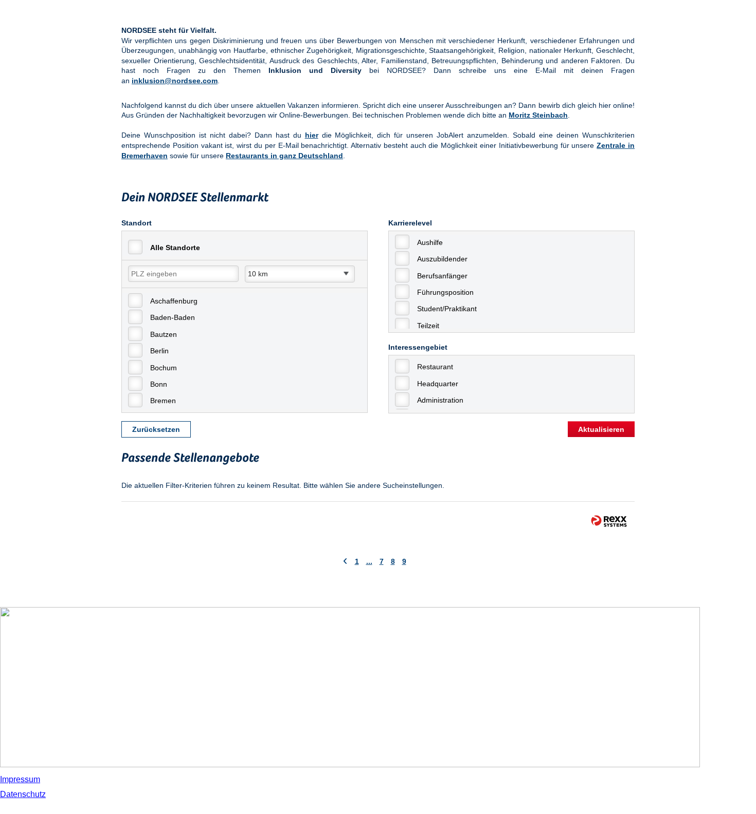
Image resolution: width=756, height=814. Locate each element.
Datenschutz (23, 794)
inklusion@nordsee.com (175, 81)
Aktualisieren (601, 429)
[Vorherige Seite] (345, 561)
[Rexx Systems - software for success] (609, 521)
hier (311, 135)
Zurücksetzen (156, 429)
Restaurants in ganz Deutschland (284, 156)
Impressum (20, 779)
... (369, 561)
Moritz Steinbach (538, 115)
